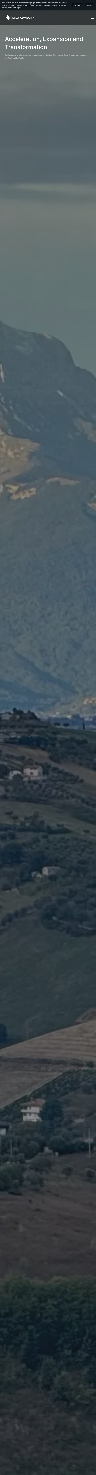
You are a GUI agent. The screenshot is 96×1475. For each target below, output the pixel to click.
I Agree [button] (89, 5)
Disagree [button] (78, 5)
